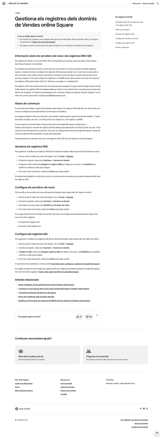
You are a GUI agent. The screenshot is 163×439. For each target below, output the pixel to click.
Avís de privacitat (141, 423)
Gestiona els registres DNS (125, 34)
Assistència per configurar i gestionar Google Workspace (75, 264)
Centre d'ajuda (66, 383)
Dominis (70, 156)
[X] (141, 408)
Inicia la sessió (148, 3)
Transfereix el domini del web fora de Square (37, 293)
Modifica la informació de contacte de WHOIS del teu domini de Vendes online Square (54, 301)
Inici (18, 13)
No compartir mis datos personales (134, 420)
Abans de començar (123, 30)
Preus (17, 387)
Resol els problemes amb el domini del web (36, 297)
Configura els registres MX (125, 43)
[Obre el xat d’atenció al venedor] (157, 433)
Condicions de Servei (140, 427)
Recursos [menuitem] (136, 3)
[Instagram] (147, 408)
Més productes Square (24, 390)
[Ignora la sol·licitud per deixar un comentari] (97, 315)
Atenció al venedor (18, 3)
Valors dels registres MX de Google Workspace (59, 272)
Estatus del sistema (68, 390)
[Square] (4, 3)
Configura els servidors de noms (127, 38)
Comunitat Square (68, 387)
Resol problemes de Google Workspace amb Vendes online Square (46, 285)
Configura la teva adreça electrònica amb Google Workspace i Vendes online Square (54, 289)
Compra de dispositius (23, 383)
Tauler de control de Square (43, 42)
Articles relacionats (122, 47)
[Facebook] (144, 408)
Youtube (64, 394)
